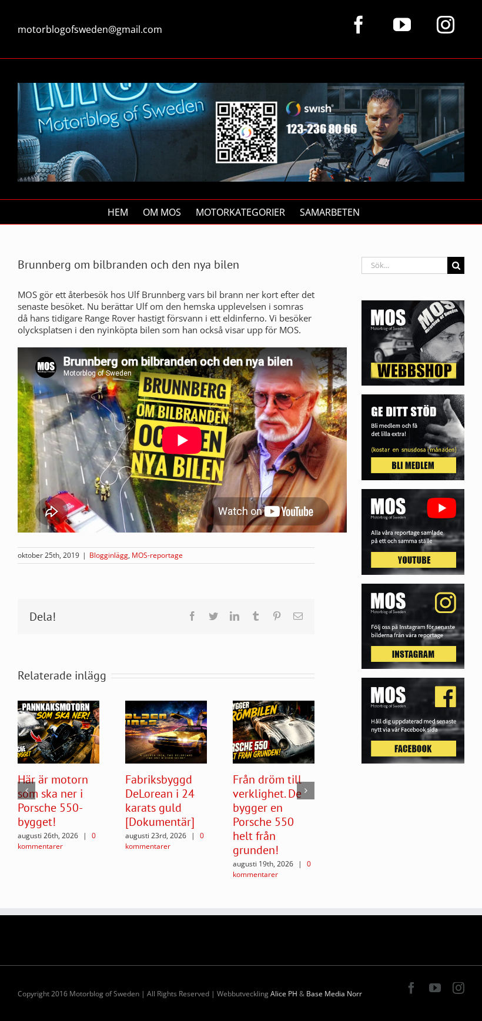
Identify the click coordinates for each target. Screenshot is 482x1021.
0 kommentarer (57, 841)
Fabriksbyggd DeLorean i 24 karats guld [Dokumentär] (160, 800)
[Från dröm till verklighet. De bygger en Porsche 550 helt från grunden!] (273, 731)
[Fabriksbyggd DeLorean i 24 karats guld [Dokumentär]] (166, 731)
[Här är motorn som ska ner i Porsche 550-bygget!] (58, 731)
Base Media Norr (334, 994)
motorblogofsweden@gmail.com (90, 29)
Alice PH (283, 994)
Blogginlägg (108, 555)
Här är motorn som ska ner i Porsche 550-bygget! (53, 800)
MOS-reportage (157, 555)
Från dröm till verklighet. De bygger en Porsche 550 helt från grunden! (267, 815)
